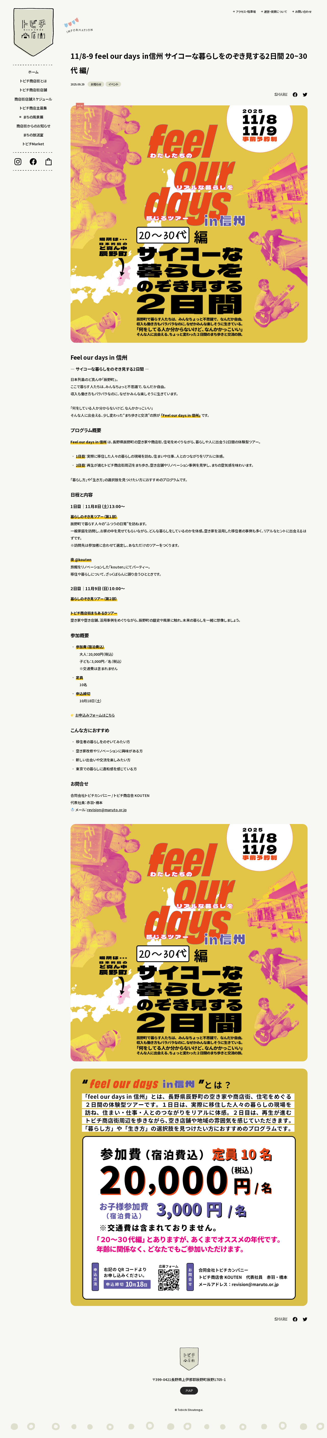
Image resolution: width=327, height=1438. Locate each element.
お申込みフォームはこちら (95, 715)
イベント (113, 84)
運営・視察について (275, 11)
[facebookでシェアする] (295, 94)
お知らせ (96, 84)
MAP (189, 1391)
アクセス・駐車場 (246, 11)
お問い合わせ (303, 11)
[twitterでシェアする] (305, 94)
